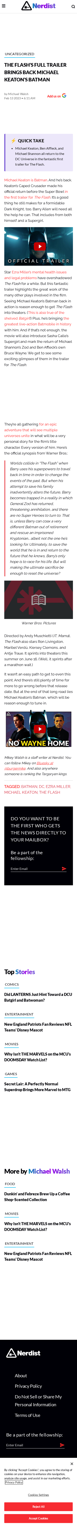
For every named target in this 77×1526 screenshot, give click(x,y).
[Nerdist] (38, 6)
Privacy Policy (28, 1386)
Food (10, 1184)
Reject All (38, 1506)
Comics (12, 984)
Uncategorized (19, 54)
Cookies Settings (38, 1495)
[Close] (72, 1463)
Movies (11, 1044)
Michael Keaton (21, 792)
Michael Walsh (18, 94)
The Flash (49, 792)
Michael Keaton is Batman (25, 180)
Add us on (53, 96)
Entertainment (19, 1014)
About (21, 1375)
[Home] (23, 1356)
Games (11, 1074)
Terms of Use (27, 1415)
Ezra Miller (58, 787)
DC (41, 787)
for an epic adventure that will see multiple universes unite (31, 430)
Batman (29, 787)
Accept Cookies (38, 1518)
